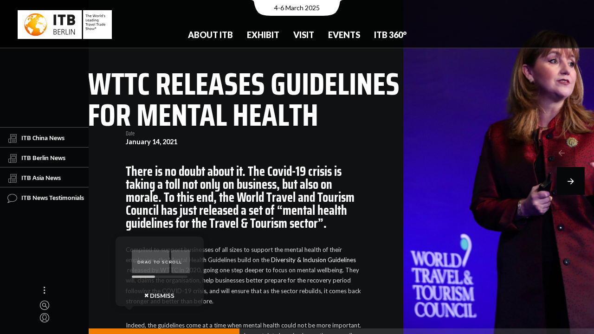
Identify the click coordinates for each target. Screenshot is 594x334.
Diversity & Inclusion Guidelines (313, 259)
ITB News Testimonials (52, 197)
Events (344, 35)
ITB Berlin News (43, 157)
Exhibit (263, 35)
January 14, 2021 (151, 142)
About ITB (210, 35)
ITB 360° (390, 35)
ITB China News (43, 137)
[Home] (65, 24)
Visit (303, 35)
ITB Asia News (41, 177)
